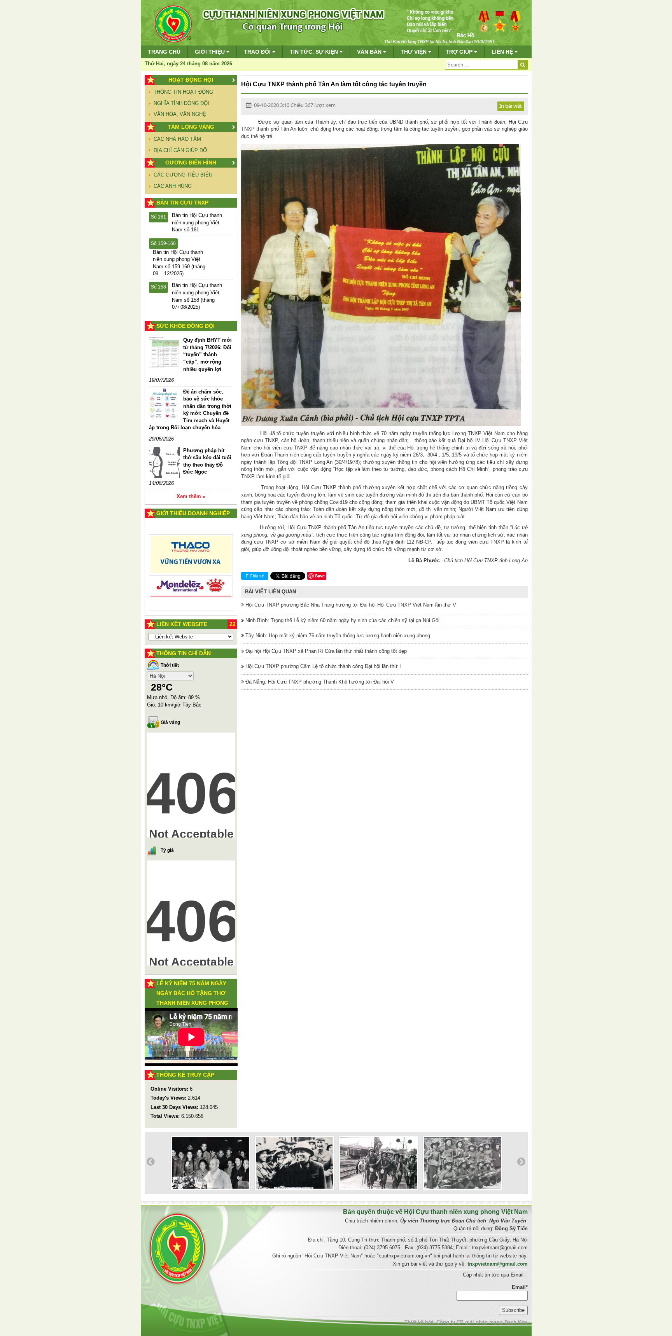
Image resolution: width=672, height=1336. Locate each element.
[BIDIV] (191, 578)
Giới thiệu (210, 52)
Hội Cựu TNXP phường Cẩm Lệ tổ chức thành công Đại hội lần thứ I (322, 666)
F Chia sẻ (255, 576)
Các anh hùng (173, 186)
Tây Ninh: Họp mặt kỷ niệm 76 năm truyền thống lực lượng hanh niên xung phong (337, 635)
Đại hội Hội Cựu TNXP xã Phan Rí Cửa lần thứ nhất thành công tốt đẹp (325, 651)
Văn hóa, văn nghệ (180, 114)
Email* (520, 1287)
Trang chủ (164, 52)
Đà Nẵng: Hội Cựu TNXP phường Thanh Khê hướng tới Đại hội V (319, 682)
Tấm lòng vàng (191, 127)
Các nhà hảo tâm (177, 139)
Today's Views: (169, 1098)
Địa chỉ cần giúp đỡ (180, 150)
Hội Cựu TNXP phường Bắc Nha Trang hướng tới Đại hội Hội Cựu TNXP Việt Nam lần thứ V (350, 605)
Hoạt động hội (190, 80)
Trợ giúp (460, 52)
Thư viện (414, 52)
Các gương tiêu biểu (183, 175)
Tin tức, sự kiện (315, 52)
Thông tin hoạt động (183, 92)
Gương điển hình (190, 162)
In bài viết (510, 105)
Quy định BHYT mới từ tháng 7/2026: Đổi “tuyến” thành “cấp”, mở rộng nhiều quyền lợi (207, 354)
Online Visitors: (170, 1089)
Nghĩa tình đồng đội (181, 103)
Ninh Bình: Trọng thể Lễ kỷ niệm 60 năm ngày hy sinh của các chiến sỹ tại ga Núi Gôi (341, 620)
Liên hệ (503, 52)
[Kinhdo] (191, 557)
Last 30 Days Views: (175, 1107)
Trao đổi (258, 52)
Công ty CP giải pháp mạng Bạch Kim (482, 1322)
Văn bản (370, 52)
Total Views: (165, 1116)
